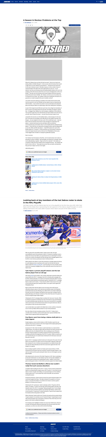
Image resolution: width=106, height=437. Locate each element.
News (12, 1)
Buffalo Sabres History (33, 417)
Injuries (34, 1)
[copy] (32, 25)
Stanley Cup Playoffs (37, 264)
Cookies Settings (54, 431)
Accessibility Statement (30, 431)
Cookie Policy (65, 428)
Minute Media (19, 433)
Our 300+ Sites (66, 426)
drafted (32, 275)
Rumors (16, 1)
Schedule (21, 1)
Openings (42, 426)
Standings (26, 1)
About (26, 426)
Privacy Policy (43, 428)
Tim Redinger (28, 22)
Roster (30, 1)
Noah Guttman (28, 210)
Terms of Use (54, 428)
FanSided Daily (76, 426)
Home (26, 190)
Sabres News (31, 190)
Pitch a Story (28, 428)
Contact (52, 426)
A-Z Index (42, 431)
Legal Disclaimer (77, 428)
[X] (96, 1)
